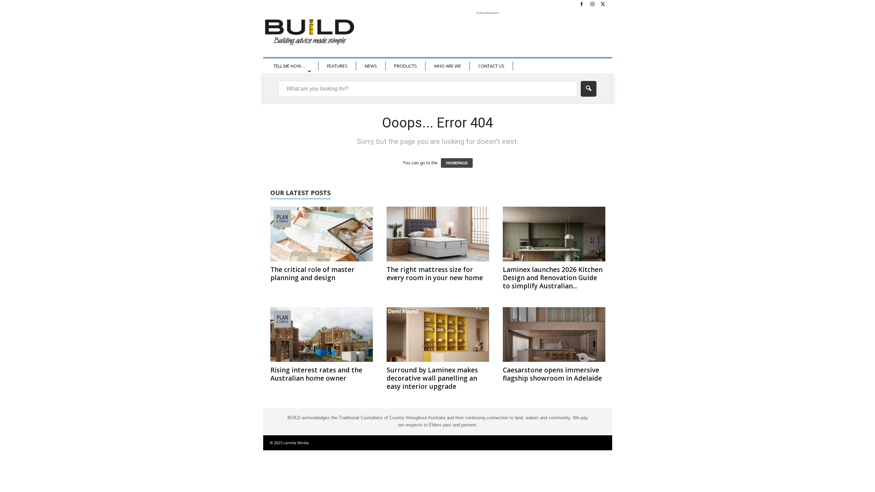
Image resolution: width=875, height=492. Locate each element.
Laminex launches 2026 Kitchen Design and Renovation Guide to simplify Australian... (553, 277)
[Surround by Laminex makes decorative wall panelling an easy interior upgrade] (438, 334)
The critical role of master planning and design (312, 273)
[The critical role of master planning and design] (321, 234)
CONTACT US (491, 66)
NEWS (371, 66)
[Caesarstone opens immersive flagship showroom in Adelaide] (554, 334)
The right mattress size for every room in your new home (435, 273)
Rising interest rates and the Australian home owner (316, 374)
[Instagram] (592, 4)
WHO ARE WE (447, 66)
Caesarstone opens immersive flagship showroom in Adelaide (552, 374)
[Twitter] (603, 4)
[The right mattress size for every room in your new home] (438, 234)
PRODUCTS (405, 66)
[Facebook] (582, 4)
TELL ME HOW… (289, 66)
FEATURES (337, 66)
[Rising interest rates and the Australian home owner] (321, 334)
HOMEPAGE (457, 163)
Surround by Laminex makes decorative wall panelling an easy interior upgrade (432, 378)
